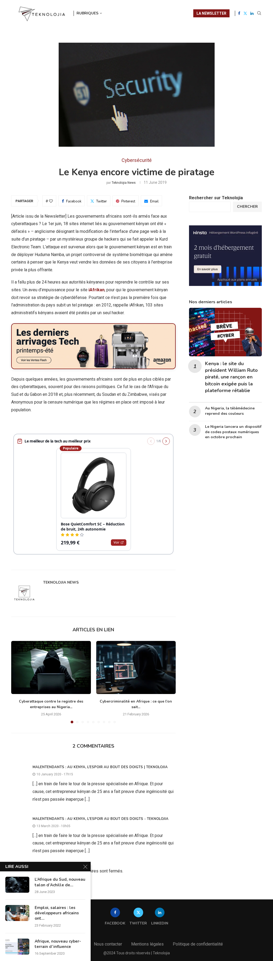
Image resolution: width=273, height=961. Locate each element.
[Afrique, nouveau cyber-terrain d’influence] (17, 947)
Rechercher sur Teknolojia (216, 197)
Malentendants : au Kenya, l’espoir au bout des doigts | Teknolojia (100, 767)
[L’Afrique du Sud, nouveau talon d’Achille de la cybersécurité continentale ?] (17, 885)
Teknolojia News (124, 183)
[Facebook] (239, 13)
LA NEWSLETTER (211, 13)
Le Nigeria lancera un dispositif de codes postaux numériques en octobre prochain (233, 432)
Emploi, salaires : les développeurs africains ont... (57, 913)
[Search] (259, 13)
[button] (18, 681)
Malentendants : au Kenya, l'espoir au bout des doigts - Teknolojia (100, 818)
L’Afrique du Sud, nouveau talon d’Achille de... (60, 882)
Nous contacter (108, 944)
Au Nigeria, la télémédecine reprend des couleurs (230, 411)
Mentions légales (147, 944)
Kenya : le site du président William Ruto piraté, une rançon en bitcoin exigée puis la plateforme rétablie (231, 377)
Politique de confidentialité (198, 944)
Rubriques (87, 13)
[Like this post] (51, 201)
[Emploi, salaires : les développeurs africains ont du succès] (17, 913)
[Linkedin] (252, 13)
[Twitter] (245, 13)
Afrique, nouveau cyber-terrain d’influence (58, 944)
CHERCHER (247, 206)
